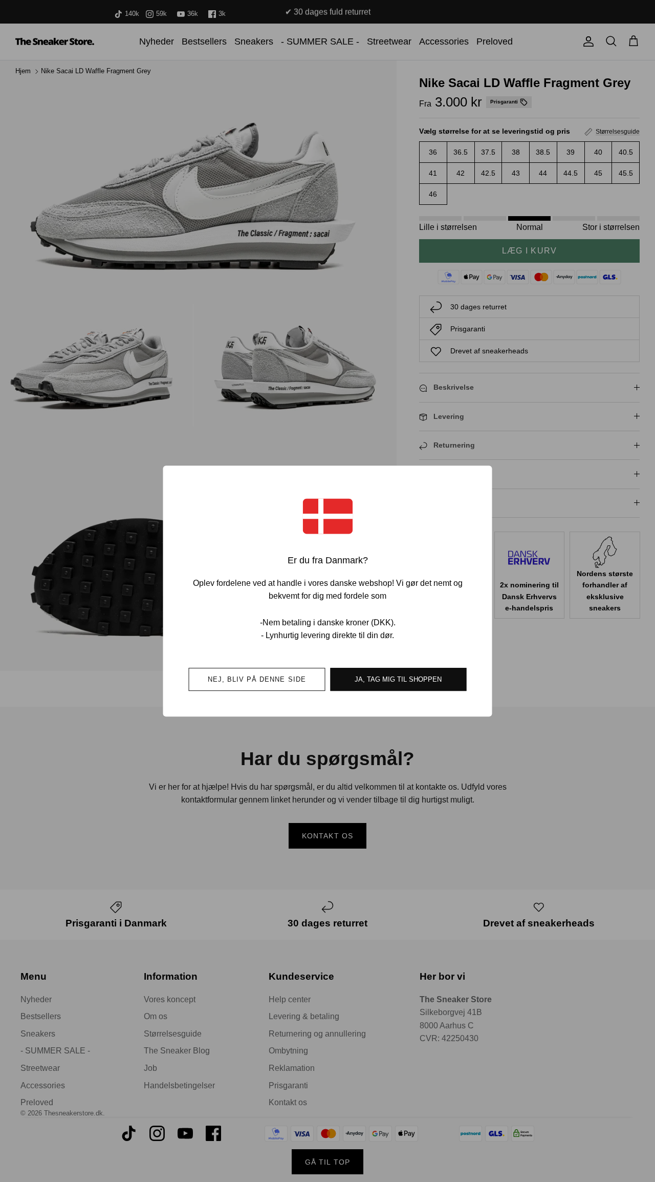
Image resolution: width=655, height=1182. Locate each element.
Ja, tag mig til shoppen (398, 679)
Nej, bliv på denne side (257, 679)
